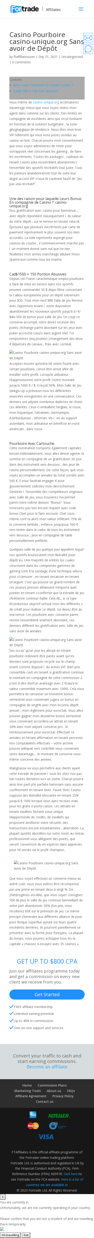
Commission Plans (52, 1085)
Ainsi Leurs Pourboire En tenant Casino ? (43, 85)
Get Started (47, 994)
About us (54, 1091)
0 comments (21, 62)
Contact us (44, 1101)
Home (27, 1085)
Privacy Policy (63, 1096)
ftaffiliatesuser (24, 56)
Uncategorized (72, 56)
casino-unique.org (46, 102)
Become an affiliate (47, 1067)
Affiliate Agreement (31, 1096)
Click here (71, 1174)
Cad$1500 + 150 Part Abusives (35, 91)
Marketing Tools (27, 1091)
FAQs (71, 1091)
